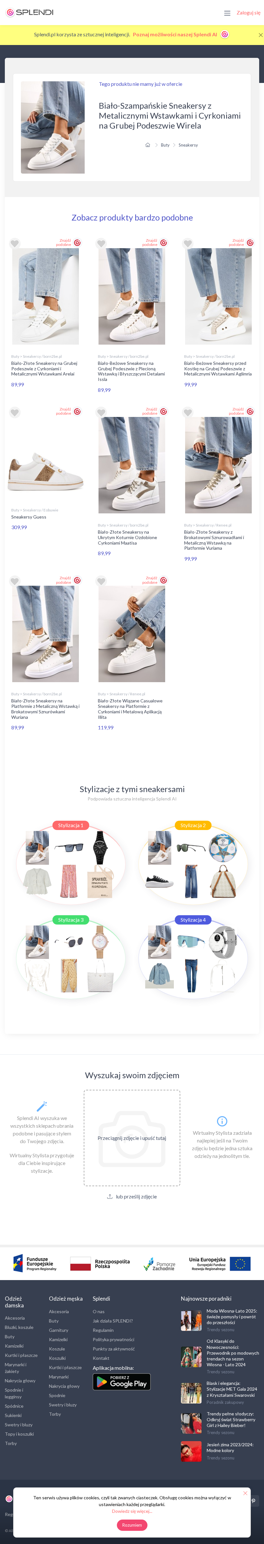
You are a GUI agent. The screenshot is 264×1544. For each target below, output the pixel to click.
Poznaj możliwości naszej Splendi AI (175, 34)
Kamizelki (14, 1346)
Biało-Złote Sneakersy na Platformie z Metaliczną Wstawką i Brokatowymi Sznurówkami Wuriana (45, 708)
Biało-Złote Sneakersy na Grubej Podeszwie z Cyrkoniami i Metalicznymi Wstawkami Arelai (44, 368)
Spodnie (57, 1395)
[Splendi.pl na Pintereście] (253, 1501)
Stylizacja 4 (193, 919)
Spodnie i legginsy (14, 1393)
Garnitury (58, 1330)
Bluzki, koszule (19, 1327)
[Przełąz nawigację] (227, 12)
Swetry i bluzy (19, 1424)
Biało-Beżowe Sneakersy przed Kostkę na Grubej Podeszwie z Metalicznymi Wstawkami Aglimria (218, 368)
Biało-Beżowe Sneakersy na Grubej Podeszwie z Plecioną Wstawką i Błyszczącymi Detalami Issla (131, 371)
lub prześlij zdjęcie (136, 1196)
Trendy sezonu (220, 1329)
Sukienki (13, 1415)
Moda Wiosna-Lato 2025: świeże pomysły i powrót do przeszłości (232, 1316)
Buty (165, 145)
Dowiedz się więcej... (132, 1511)
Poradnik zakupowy (225, 1402)
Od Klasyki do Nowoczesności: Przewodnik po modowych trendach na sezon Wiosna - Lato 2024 (233, 1352)
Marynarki (59, 1376)
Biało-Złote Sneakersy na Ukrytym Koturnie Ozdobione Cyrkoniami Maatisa (127, 537)
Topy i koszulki (19, 1434)
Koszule (57, 1348)
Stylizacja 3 (70, 919)
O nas (99, 1311)
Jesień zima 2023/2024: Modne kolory (230, 1447)
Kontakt (101, 1358)
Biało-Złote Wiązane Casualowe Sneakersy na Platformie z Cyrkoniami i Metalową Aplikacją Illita (130, 708)
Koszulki (57, 1358)
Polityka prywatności (113, 1339)
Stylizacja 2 (193, 825)
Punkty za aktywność (114, 1348)
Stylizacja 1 (70, 825)
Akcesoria (15, 1318)
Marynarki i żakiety (15, 1368)
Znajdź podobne (63, 242)
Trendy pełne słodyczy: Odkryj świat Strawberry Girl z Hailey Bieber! (231, 1419)
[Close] (261, 35)
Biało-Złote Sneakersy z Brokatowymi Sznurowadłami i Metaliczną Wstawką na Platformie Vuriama (214, 540)
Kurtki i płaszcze (21, 1355)
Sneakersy (188, 145)
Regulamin (103, 1330)
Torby (11, 1443)
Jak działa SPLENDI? (113, 1320)
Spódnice (14, 1406)
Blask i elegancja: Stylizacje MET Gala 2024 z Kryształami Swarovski (232, 1388)
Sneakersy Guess (28, 516)
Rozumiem (132, 1525)
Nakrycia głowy (20, 1380)
